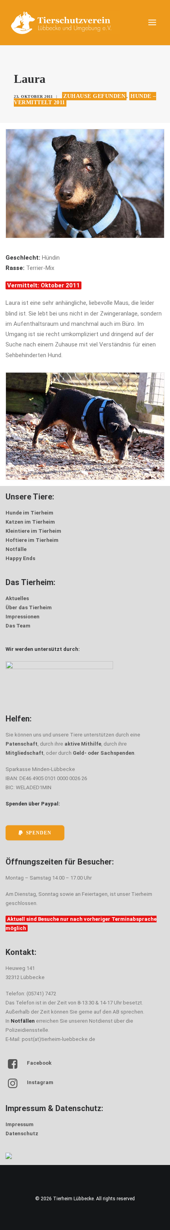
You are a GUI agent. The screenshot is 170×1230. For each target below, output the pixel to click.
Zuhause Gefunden (94, 96)
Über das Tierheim (29, 607)
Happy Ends (20, 558)
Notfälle (16, 549)
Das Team (18, 626)
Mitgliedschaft (24, 753)
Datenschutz (22, 1133)
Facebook (39, 1063)
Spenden (38, 832)
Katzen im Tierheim (30, 522)
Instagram (40, 1082)
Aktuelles (17, 598)
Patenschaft (22, 744)
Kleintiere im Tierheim (33, 531)
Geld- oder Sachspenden (103, 753)
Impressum (20, 1124)
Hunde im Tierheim (29, 513)
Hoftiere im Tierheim (32, 540)
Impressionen (23, 617)
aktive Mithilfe (82, 744)
